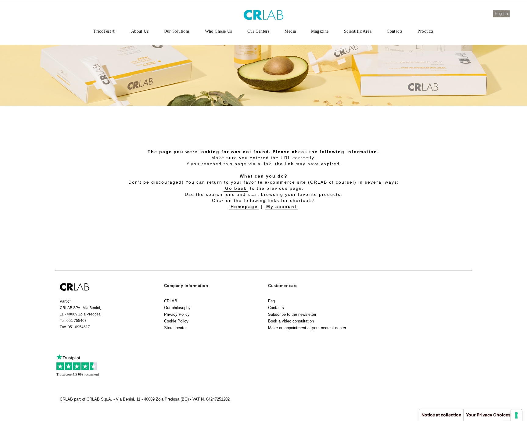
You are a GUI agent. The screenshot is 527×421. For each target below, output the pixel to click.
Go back (236, 188)
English (501, 13)
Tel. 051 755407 (73, 320)
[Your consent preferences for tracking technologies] (516, 415)
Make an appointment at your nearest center (307, 328)
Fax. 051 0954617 (75, 327)
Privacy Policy (177, 314)
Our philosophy (177, 307)
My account (281, 206)
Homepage (244, 206)
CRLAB (170, 301)
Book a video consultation (291, 321)
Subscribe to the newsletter (292, 314)
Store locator (175, 328)
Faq (271, 301)
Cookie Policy (176, 321)
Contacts (276, 307)
